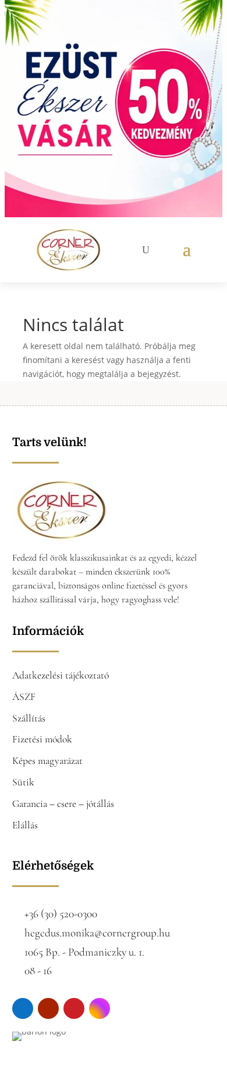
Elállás (25, 825)
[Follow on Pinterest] (73, 1008)
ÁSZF (24, 697)
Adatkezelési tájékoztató (60, 675)
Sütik (23, 782)
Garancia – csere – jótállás (63, 804)
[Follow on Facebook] (22, 1008)
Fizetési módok (42, 739)
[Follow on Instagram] (99, 1008)
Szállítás (28, 718)
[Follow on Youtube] (48, 1008)
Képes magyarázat (47, 761)
